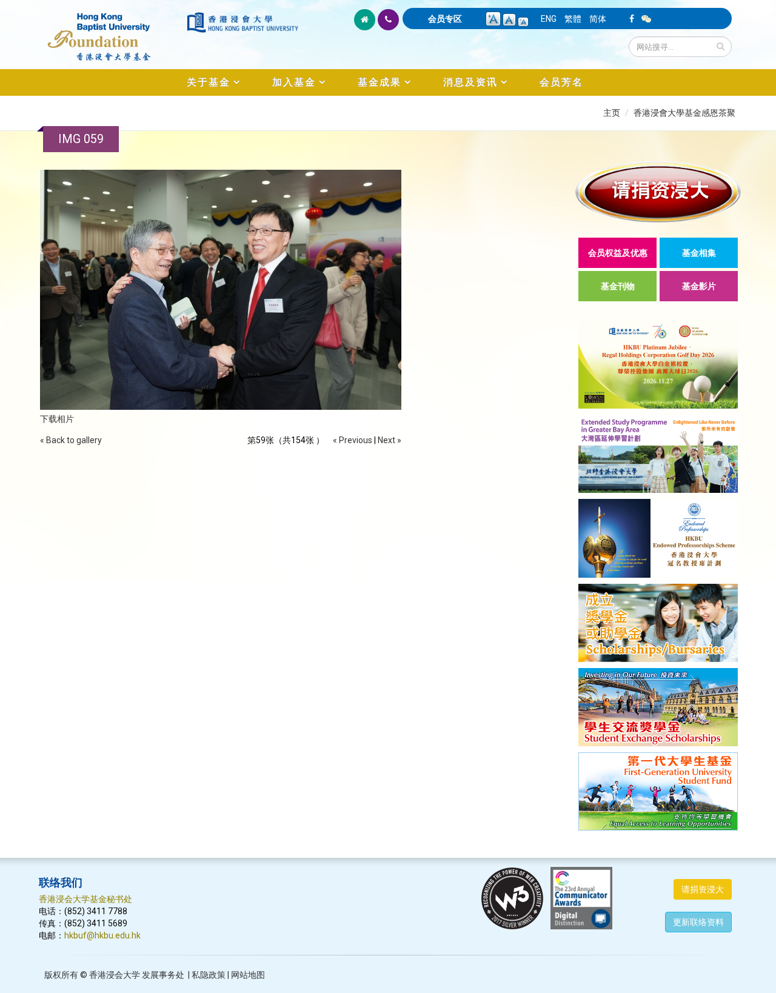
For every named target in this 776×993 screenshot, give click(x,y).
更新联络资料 (698, 922)
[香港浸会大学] (242, 22)
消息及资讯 (470, 82)
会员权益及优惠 (617, 253)
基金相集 (699, 253)
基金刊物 (618, 286)
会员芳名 (561, 82)
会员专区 (445, 19)
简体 (597, 19)
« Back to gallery (71, 440)
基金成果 (379, 82)
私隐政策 (209, 975)
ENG (549, 19)
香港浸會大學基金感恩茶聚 (684, 113)
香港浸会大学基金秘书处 (85, 899)
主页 (611, 113)
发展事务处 (163, 975)
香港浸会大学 (114, 975)
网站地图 (248, 975)
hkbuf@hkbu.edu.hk (102, 935)
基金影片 (699, 286)
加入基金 (294, 82)
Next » (389, 440)
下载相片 (57, 419)
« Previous (352, 440)
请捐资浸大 (702, 889)
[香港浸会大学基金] (111, 30)
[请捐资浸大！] (658, 191)
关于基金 (208, 82)
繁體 (572, 19)
